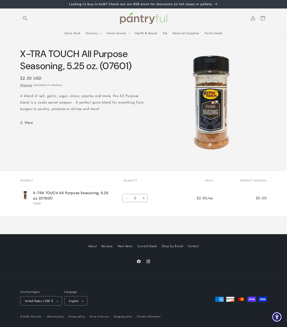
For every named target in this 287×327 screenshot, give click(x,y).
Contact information (149, 316)
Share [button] (29, 122)
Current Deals (147, 246)
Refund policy (55, 316)
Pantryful (36, 317)
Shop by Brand (172, 246)
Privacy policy (76, 316)
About (92, 246)
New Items (125, 246)
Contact (193, 246)
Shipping (26, 85)
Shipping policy (123, 316)
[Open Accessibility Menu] (277, 317)
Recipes (107, 246)
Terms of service (99, 316)
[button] (25, 18)
